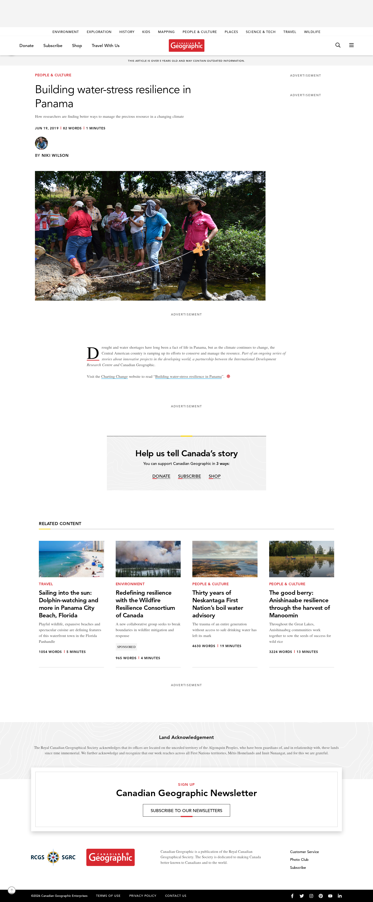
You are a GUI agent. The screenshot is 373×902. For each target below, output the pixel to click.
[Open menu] (351, 45)
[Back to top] (12, 890)
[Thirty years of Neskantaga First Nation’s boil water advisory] (225, 604)
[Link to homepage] (186, 45)
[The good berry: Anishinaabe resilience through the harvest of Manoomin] (301, 604)
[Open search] (337, 45)
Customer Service (304, 852)
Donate (26, 45)
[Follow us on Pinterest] (321, 896)
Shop (77, 45)
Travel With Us (106, 46)
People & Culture (200, 32)
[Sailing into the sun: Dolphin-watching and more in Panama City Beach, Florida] (71, 604)
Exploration (99, 32)
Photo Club (299, 859)
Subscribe (52, 45)
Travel (289, 32)
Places (231, 32)
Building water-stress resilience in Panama (188, 376)
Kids (146, 32)
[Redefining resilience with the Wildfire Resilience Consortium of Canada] (148, 604)
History (126, 32)
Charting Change (114, 376)
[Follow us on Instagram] (311, 896)
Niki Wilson (55, 155)
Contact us (176, 896)
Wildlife (312, 32)
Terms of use (108, 896)
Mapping (166, 32)
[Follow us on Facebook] (292, 896)
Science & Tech (261, 32)
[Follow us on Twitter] (302, 896)
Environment (65, 32)
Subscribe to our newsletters (186, 810)
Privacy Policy (142, 896)
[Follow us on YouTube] (330, 896)
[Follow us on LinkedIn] (340, 896)
